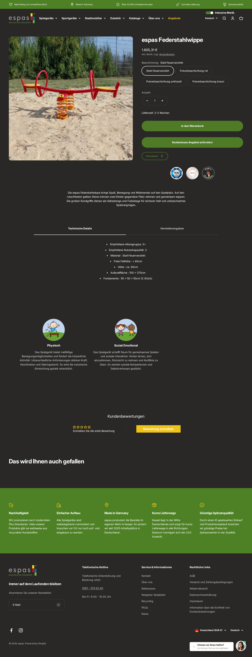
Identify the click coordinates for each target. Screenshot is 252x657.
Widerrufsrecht (199, 588)
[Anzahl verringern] (147, 100)
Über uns (154, 18)
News (144, 613)
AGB (192, 575)
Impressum (196, 601)
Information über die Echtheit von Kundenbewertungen (210, 609)
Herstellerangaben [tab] (172, 228)
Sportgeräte (69, 18)
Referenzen (148, 588)
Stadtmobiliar (93, 18)
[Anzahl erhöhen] (162, 100)
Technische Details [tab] (80, 228)
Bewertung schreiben (158, 429)
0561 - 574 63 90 (92, 588)
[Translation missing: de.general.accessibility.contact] (241, 646)
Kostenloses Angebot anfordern (192, 142)
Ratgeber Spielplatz (153, 594)
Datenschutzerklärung (203, 594)
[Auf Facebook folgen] (11, 630)
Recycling (147, 601)
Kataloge (134, 18)
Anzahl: (146, 92)
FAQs (144, 607)
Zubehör (115, 18)
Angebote (174, 18)
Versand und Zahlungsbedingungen (211, 582)
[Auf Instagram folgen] (20, 630)
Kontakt (146, 575)
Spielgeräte (46, 18)
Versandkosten (167, 54)
